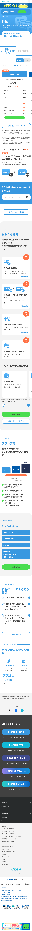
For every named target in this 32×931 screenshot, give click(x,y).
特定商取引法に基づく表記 (8, 846)
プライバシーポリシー (7, 856)
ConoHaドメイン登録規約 (8, 828)
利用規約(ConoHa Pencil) (8, 841)
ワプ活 (9, 680)
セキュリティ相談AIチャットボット (8, 892)
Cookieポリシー (6, 859)
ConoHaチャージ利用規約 (8, 831)
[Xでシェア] (10, 710)
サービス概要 (5, 864)
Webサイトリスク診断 (16, 890)
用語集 (24, 665)
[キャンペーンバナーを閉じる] (30, 923)
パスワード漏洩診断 (5, 890)
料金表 (8, 33)
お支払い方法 (18, 36)
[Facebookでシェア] (16, 710)
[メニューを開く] (28, 12)
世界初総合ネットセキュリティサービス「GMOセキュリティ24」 (15, 887)
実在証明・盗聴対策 (5, 894)
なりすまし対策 (23, 898)
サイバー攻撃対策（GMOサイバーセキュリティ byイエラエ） (14, 896)
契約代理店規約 (5, 844)
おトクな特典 (16, 33)
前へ (3, 405)
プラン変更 (9, 36)
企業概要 (4, 861)
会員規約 (4, 826)
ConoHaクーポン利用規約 (8, 833)
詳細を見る (25, 276)
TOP (3, 16)
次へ (28, 405)
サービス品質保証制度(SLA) (8, 851)
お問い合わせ (5, 854)
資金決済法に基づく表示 (7, 849)
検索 (26, 197)
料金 (7, 16)
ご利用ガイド (9, 665)
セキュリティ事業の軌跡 (6, 900)
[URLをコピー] (22, 710)
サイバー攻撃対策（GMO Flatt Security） (10, 898)
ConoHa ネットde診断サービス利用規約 (11, 836)
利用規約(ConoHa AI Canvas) (9, 839)
